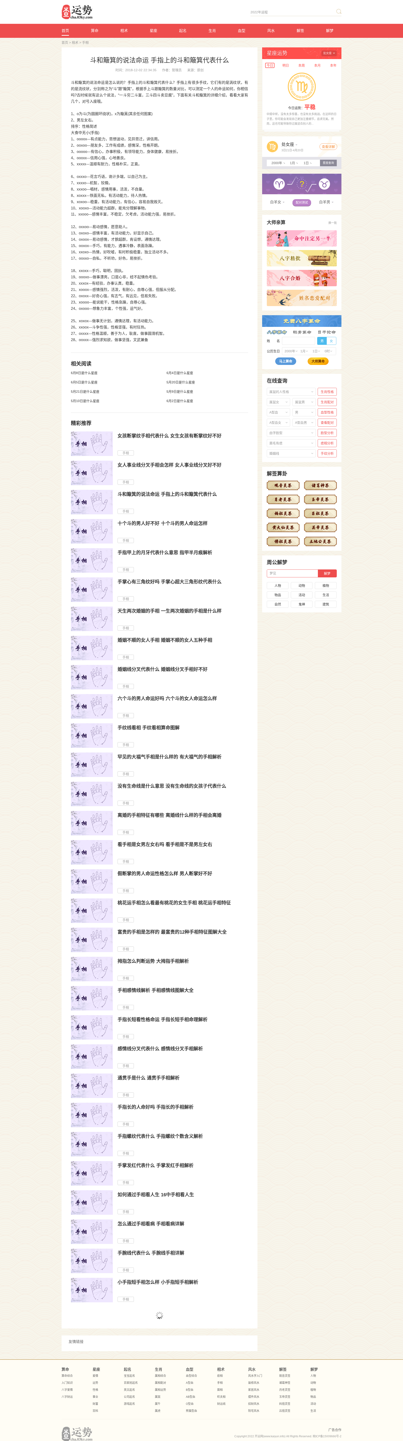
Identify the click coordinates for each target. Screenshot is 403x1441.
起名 (183, 31)
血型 (241, 31)
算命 (94, 31)
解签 (300, 31)
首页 (65, 31)
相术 (124, 31)
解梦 (330, 31)
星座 (153, 31)
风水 (271, 31)
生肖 (212, 31)
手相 (85, 42)
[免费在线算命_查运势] (100, 12)
